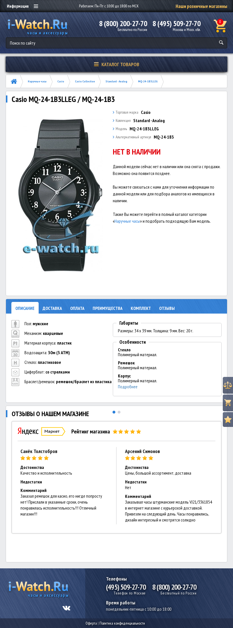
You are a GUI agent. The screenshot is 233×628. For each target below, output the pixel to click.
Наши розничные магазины (201, 6)
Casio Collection (85, 81)
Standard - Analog (116, 81)
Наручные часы (37, 81)
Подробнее (128, 386)
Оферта (91, 623)
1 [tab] (114, 412)
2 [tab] (119, 412)
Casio (60, 81)
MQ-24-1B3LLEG (148, 81)
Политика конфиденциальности (122, 623)
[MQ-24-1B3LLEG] (61, 195)
